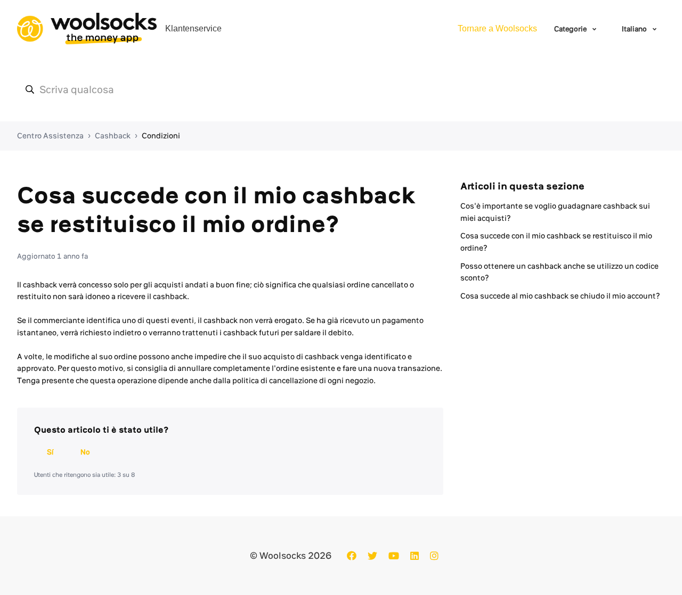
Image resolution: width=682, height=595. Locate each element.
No (85, 452)
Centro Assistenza (50, 136)
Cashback (113, 136)
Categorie (571, 28)
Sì (50, 452)
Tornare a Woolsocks (497, 28)
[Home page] (87, 29)
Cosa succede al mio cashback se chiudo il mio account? (560, 296)
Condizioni (161, 136)
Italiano (635, 28)
